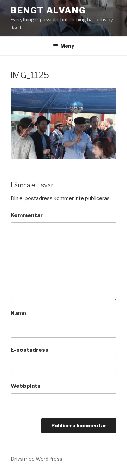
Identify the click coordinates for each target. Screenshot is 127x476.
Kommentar (27, 215)
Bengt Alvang (48, 10)
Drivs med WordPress (36, 459)
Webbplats (26, 386)
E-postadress (29, 350)
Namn (18, 313)
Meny (67, 46)
